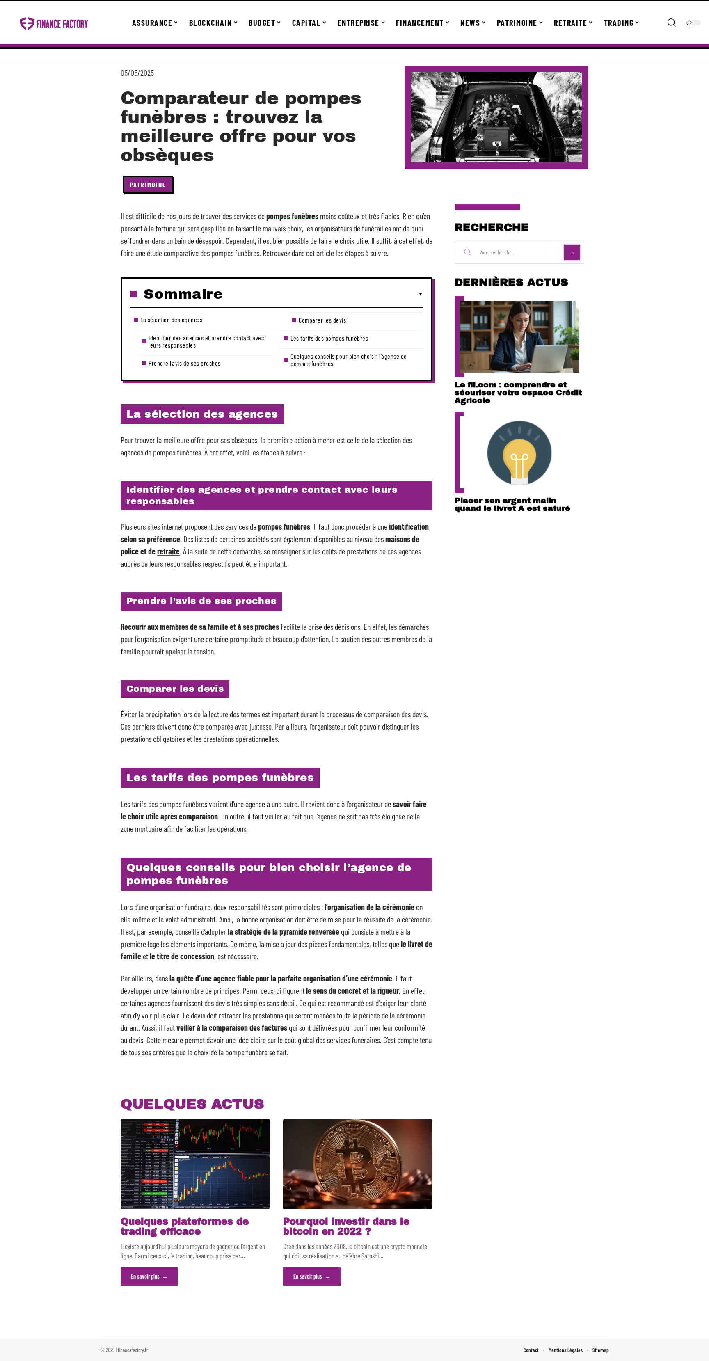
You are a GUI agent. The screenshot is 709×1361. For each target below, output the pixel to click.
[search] (672, 23)
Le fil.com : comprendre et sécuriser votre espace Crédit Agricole (518, 392)
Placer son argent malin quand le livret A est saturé (512, 504)
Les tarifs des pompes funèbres (329, 338)
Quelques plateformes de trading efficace (185, 1227)
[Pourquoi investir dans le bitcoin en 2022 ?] (357, 1164)
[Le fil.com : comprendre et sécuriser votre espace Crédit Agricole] (519, 337)
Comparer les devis (322, 320)
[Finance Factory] (54, 22)
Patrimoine (148, 184)
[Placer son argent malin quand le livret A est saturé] (519, 452)
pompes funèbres (292, 216)
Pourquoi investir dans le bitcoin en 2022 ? (346, 1227)
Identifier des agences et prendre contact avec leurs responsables (206, 341)
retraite (168, 551)
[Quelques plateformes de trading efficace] (195, 1164)
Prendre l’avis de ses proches (185, 363)
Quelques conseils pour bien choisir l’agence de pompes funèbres (348, 359)
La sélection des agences (171, 319)
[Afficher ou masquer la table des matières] (323, 294)
